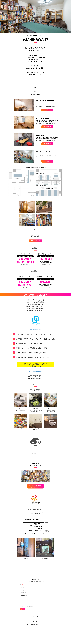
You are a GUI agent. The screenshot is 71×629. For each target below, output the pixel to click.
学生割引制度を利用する (35, 240)
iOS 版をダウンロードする (35, 328)
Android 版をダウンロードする (35, 329)
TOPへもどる (35, 616)
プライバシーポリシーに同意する (27, 606)
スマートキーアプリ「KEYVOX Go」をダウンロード (33, 334)
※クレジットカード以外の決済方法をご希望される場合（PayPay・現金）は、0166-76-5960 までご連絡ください (35, 377)
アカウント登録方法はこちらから (35, 371)
